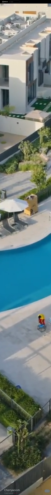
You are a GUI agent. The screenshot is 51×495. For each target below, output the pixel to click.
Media (47, 8)
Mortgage (47, 10)
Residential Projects (45, 6)
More (47, 491)
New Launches (44, 4)
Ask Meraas (44, 12)
